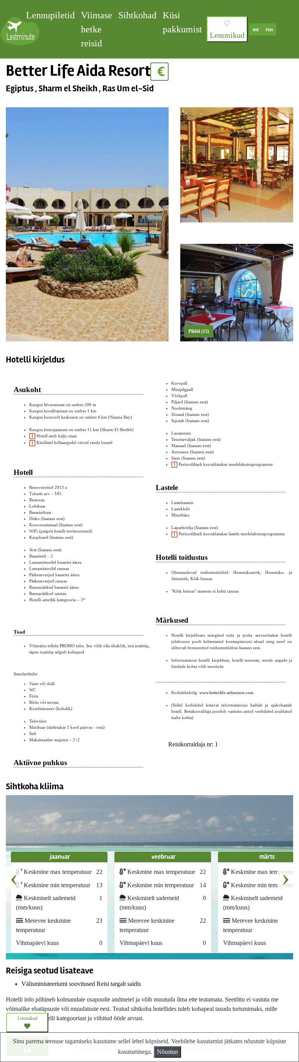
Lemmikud (27, 1018)
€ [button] (159, 71)
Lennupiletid (50, 15)
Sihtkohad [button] (137, 15)
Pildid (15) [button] (198, 331)
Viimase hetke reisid (96, 29)
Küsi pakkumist (182, 22)
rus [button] (269, 29)
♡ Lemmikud (227, 29)
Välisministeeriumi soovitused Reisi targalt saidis (81, 983)
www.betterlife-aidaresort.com (226, 692)
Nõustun (167, 1051)
